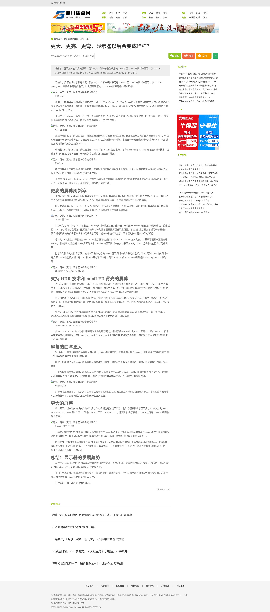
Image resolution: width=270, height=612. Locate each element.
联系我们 (120, 586)
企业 (111, 13)
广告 (179, 109)
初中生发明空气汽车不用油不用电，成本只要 (198, 181)
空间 (204, 56)
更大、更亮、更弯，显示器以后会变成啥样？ (198, 165)
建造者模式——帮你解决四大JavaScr (195, 97)
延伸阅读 (55, 504)
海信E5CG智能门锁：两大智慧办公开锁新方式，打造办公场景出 (92, 515)
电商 (118, 17)
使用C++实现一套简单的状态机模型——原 (197, 81)
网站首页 (89, 586)
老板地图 (135, 586)
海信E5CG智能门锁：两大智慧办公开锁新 (197, 74)
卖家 (165, 17)
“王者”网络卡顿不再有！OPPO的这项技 (196, 192)
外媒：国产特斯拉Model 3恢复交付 (194, 212)
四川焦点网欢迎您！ (58, 3)
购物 (111, 17)
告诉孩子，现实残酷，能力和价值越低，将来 (198, 204)
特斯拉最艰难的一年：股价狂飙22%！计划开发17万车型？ (88, 563)
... (215, 56)
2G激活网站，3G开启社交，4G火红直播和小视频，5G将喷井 (89, 551)
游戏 (151, 13)
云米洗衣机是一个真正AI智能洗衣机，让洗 (197, 85)
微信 (177, 56)
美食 (191, 13)
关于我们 (105, 586)
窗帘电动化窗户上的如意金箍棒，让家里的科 (198, 173)
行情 (198, 17)
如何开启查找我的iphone (79, 483)
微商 (151, 17)
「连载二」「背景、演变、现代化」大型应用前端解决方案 (88, 539)
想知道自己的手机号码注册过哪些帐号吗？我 (198, 77)
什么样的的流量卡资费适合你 (191, 208)
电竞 (118, 13)
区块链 (192, 17)
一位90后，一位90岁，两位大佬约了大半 (197, 177)
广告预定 (165, 586)
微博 (191, 56)
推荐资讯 (181, 155)
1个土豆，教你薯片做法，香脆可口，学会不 (198, 185)
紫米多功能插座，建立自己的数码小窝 (195, 196)
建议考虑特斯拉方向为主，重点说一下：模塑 (198, 89)
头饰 (205, 13)
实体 (125, 17)
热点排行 (181, 67)
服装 (198, 13)
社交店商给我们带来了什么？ (191, 169)
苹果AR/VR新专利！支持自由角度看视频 (196, 101)
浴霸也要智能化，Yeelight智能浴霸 (194, 200)
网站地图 (180, 586)
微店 (158, 17)
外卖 (165, 13)
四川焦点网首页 (71, 39)
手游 (125, 13)
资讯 (205, 17)
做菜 (158, 13)
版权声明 (150, 586)
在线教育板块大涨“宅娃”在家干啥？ (74, 527)
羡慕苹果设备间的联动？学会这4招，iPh (196, 93)
